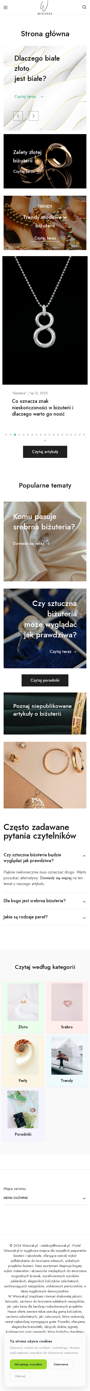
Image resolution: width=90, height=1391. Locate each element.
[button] (18, 116)
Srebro (67, 1027)
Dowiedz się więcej (56, 878)
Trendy (67, 1080)
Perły (23, 1080)
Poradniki (23, 1134)
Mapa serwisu (15, 1188)
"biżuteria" (19, 393)
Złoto (23, 1027)
